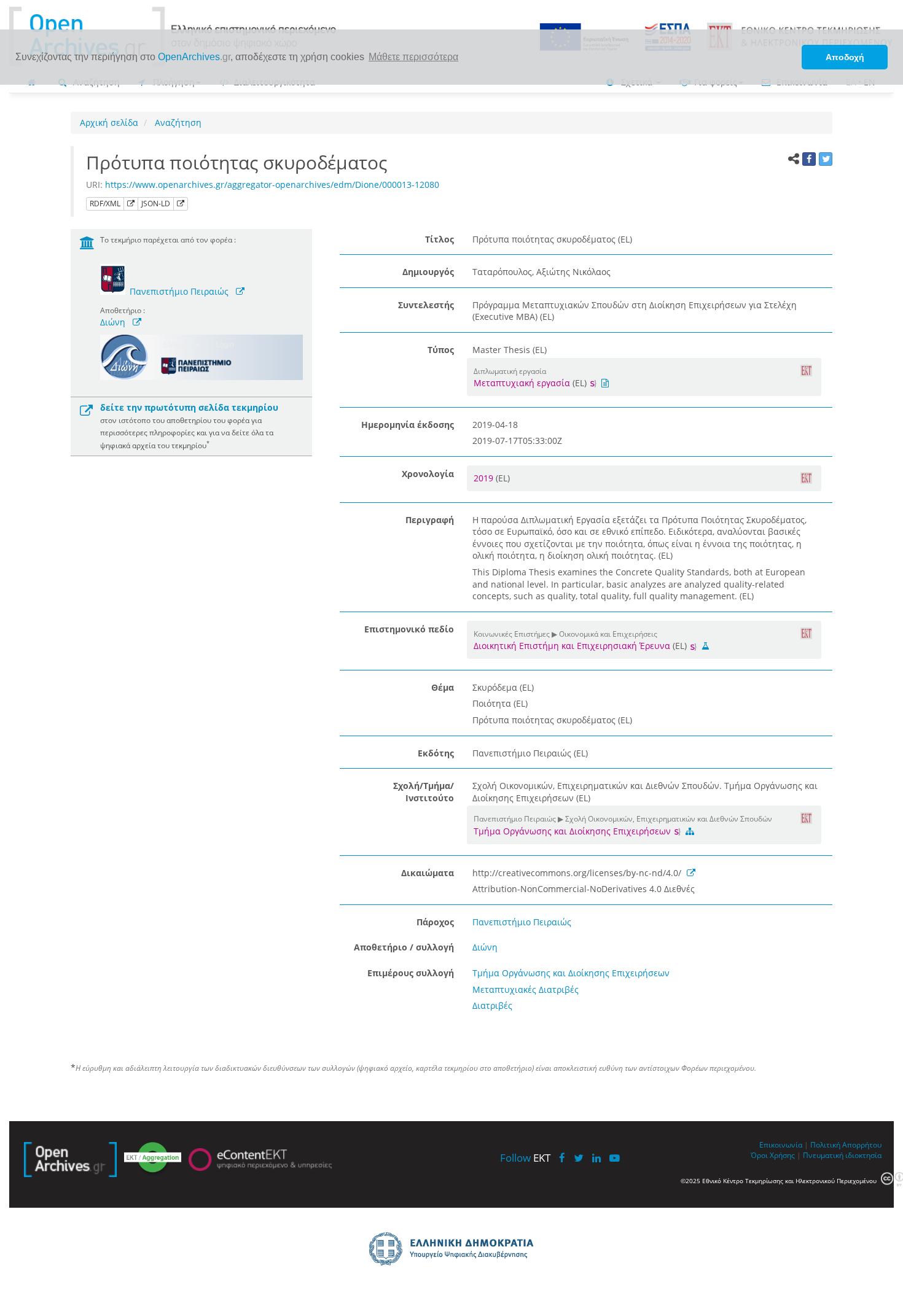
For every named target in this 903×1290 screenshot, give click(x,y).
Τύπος (441, 350)
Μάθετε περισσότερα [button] (413, 57)
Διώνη (112, 322)
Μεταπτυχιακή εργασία (522, 383)
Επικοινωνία (780, 1144)
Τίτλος (439, 239)
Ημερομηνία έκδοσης (407, 424)
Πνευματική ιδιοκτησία (842, 1155)
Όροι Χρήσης (773, 1155)
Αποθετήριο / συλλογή (404, 947)
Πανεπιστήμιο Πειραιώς (179, 291)
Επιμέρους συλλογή (410, 973)
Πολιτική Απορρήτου (846, 1144)
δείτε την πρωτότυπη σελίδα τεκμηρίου (189, 407)
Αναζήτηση (176, 122)
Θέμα (442, 687)
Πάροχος (435, 922)
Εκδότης (436, 753)
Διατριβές (492, 1005)
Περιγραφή (429, 520)
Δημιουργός (428, 272)
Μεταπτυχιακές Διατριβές (525, 989)
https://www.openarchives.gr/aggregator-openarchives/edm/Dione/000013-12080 (272, 184)
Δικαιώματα (427, 873)
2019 (485, 478)
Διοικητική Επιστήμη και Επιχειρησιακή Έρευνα (572, 645)
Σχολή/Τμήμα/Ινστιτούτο (423, 792)
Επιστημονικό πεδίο (409, 629)
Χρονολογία (428, 474)
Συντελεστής (426, 305)
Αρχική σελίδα (109, 122)
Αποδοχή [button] (845, 57)
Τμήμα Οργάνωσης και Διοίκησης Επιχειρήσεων (573, 831)
